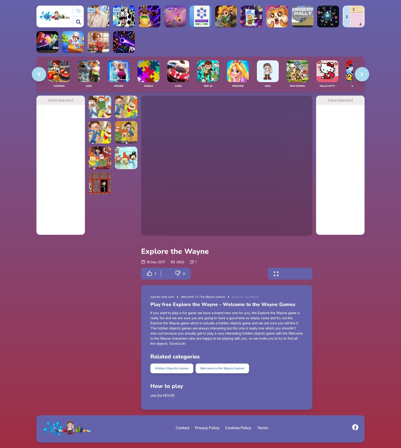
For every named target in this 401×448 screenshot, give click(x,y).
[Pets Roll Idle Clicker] (277, 16)
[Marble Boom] (175, 16)
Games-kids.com (162, 297)
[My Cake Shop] (73, 42)
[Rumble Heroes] (251, 16)
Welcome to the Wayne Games (222, 368)
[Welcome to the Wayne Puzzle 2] (126, 107)
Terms (262, 427)
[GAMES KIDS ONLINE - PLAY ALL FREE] (54, 16)
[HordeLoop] (328, 16)
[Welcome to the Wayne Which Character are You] (100, 158)
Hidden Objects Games (172, 368)
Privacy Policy (207, 427)
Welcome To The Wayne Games (203, 297)
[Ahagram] (200, 16)
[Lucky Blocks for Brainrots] (149, 16)
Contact (182, 427)
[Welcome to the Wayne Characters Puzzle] (126, 158)
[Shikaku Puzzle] (354, 16)
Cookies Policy (238, 427)
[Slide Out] (47, 42)
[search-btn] (78, 21)
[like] (149, 274)
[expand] (276, 274)
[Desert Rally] (303, 16)
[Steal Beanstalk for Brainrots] (226, 16)
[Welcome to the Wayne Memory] (100, 132)
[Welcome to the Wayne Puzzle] (100, 107)
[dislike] (178, 274)
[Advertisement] (60, 174)
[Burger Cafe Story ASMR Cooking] (98, 42)
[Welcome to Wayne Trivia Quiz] (126, 132)
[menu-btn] (78, 11)
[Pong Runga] (124, 42)
